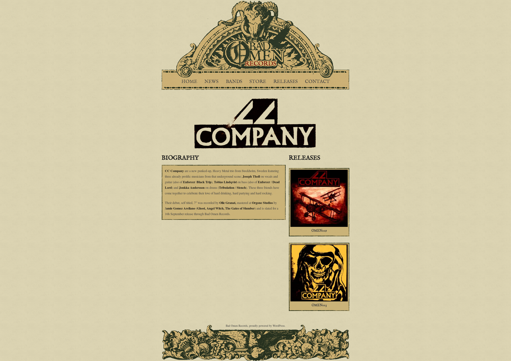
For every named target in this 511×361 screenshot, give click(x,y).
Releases (285, 82)
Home (189, 82)
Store (258, 82)
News (211, 82)
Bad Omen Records (237, 326)
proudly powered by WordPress (267, 326)
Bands (234, 82)
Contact (317, 82)
